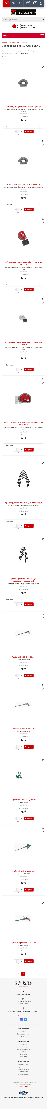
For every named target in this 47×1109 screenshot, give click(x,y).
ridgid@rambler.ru (23, 994)
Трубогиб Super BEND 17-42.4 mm (23, 943)
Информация (23, 1041)
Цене (16, 53)
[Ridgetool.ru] (23, 12)
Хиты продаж (23, 1036)
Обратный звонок (26, 30)
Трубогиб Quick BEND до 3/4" (23, 871)
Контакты (23, 1056)
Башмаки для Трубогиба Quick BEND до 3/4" (23, 184)
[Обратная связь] (13, 3)
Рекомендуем (23, 1028)
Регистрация (23, 1071)
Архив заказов (23, 1067)
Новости (24, 1044)
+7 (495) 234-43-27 (26, 25)
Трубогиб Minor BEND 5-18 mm (23, 728)
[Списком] (5, 56)
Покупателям (23, 1061)
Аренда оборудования (23, 1047)
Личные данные (23, 1069)
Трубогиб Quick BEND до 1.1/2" (23, 800)
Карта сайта (23, 1086)
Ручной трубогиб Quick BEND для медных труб (23, 503)
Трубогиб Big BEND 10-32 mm (23, 657)
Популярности (20, 51)
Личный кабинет (23, 1064)
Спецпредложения (23, 1034)
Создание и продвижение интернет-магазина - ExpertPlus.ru (23, 1097)
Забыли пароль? (23, 1074)
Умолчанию (24, 53)
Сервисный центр (23, 1049)
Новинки (23, 1031)
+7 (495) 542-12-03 (26, 27)
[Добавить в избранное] (42, 67)
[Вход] (40, 3)
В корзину (28, 131)
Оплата (23, 1051)
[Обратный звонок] (20, 3)
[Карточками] (2, 56)
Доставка (23, 1054)
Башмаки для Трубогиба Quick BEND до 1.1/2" (23, 107)
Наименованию (7, 53)
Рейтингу (31, 51)
